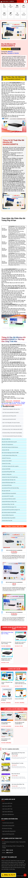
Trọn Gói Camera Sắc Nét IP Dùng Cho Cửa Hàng (12, 436)
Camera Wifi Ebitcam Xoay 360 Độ (9, 493)
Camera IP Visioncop (6, 458)
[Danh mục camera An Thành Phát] (25, 1)
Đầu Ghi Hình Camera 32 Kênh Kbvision (10, 447)
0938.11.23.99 (9, 850)
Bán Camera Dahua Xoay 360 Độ (8, 517)
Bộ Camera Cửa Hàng (7, 828)
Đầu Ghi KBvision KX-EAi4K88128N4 (6, 723)
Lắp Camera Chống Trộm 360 (8, 504)
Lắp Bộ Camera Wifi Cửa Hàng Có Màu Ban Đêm (12, 426)
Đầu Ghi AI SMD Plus (6, 439)
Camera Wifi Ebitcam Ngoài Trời (8, 482)
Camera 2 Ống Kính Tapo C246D (6, 683)
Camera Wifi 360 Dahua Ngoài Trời (9, 507)
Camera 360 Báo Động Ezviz (8, 515)
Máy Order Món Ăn (16, 773)
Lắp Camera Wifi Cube (7, 803)
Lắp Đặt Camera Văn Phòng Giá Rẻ (9, 415)
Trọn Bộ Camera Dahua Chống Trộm (9, 455)
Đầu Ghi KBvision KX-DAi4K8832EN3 (14, 612)
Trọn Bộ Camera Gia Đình (8, 822)
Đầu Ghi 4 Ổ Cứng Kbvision (7, 444)
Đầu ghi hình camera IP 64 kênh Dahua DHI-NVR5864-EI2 (20, 643)
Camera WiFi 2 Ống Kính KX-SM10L (6, 699)
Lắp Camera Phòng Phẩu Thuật (8, 471)
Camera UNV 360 (5, 449)
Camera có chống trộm (6, 474)
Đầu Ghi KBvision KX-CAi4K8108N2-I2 (19, 723)
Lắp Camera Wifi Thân (7, 809)
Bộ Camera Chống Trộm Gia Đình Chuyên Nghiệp (12, 432)
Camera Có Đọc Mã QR (6, 460)
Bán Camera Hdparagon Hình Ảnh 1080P (10, 452)
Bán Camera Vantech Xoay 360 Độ (9, 512)
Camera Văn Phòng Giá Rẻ (8, 834)
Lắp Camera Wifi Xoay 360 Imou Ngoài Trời (11, 509)
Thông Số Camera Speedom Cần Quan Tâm (11, 409)
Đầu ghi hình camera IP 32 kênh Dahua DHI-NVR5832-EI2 (6, 659)
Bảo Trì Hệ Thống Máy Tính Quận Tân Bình (11, 422)
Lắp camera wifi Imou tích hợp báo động (10, 488)
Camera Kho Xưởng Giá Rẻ (8, 825)
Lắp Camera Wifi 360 (7, 806)
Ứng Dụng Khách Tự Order (17, 763)
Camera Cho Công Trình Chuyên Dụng (10, 477)
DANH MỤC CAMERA (8, 1)
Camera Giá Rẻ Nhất (6, 468)
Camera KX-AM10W (19, 698)
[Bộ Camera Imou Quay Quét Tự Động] (7, 636)
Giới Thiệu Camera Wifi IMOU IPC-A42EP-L (11, 412)
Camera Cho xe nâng (6, 463)
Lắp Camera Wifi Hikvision (8, 814)
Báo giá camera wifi (6, 490)
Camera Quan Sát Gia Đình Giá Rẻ (9, 419)
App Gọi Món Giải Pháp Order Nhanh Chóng (18, 753)
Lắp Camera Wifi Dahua (7, 485)
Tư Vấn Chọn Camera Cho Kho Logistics (10, 466)
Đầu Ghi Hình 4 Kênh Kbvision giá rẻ (9, 441)
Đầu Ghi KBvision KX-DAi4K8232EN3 (14, 582)
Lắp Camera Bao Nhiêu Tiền (18, 784)
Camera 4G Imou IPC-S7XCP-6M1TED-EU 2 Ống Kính (21, 683)
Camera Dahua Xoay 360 (7, 520)
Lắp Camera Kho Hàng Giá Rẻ (8, 831)
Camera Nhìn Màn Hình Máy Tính (8, 479)
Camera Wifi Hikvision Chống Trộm (9, 501)
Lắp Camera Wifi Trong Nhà (7, 496)
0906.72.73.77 (9, 852)
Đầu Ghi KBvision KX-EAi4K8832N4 (14, 550)
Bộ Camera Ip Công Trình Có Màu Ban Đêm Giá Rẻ (12, 429)
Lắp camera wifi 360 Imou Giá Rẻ (8, 498)
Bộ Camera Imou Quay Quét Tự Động (6, 643)
